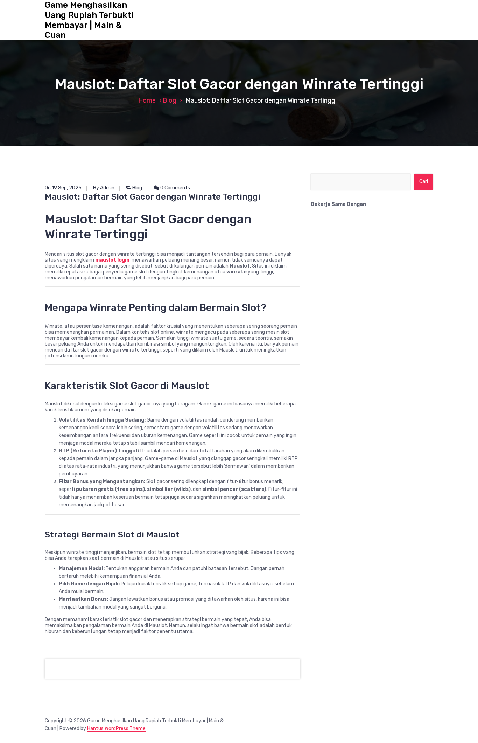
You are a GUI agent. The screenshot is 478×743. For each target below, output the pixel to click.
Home (147, 100)
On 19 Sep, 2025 (63, 188)
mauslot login (112, 260)
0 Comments (174, 188)
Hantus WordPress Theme (116, 728)
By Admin (103, 188)
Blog (169, 100)
